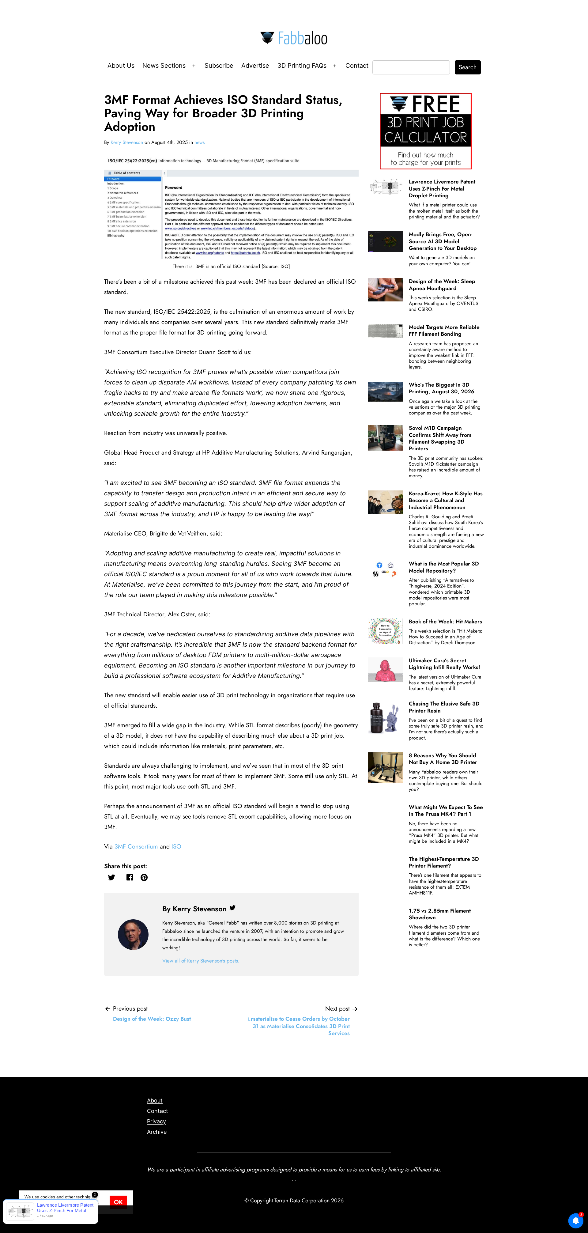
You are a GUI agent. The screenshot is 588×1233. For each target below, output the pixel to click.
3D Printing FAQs (301, 65)
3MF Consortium (136, 846)
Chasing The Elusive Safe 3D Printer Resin (444, 707)
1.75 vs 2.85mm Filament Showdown (440, 914)
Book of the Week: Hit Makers (445, 622)
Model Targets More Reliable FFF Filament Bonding (444, 330)
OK (118, 1202)
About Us (120, 65)
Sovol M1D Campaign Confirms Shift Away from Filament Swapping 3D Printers (440, 438)
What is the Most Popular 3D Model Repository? (444, 567)
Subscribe (219, 65)
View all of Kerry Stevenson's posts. (200, 960)
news (199, 142)
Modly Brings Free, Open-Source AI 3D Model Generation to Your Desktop (443, 241)
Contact (356, 65)
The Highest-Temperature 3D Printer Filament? (444, 862)
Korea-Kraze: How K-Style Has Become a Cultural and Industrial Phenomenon (446, 500)
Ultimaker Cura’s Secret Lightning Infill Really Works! (444, 663)
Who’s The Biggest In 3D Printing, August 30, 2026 (441, 388)
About (155, 1100)
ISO (176, 846)
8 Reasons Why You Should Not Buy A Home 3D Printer (443, 758)
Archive (157, 1132)
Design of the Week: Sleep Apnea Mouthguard (442, 284)
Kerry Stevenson (127, 142)
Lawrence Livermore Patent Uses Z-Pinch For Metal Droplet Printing (442, 188)
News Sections (164, 65)
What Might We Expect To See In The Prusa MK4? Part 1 (446, 810)
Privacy (156, 1121)
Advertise (255, 65)
